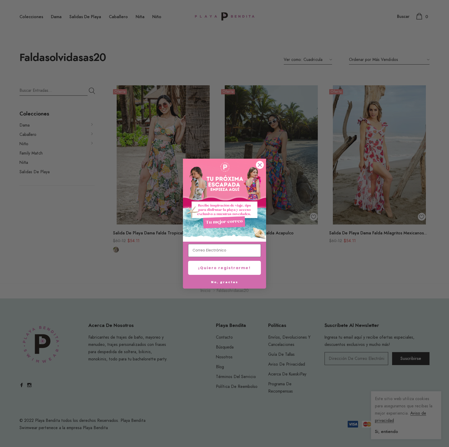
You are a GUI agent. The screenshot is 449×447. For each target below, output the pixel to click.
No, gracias (224, 282)
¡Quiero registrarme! (224, 267)
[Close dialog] (260, 165)
